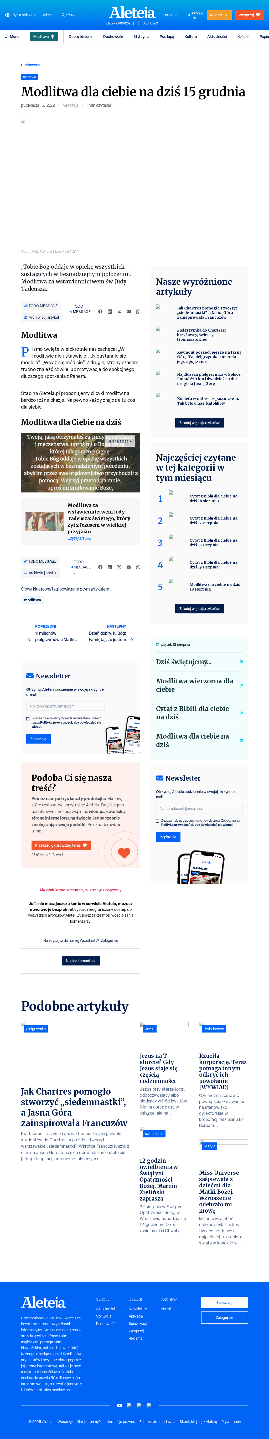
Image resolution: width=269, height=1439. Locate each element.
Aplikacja (136, 1316)
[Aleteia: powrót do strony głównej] (132, 12)
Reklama (135, 1338)
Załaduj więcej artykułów (199, 422)
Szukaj (71, 15)
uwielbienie (154, 1133)
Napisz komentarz (81, 960)
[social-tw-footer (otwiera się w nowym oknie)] (139, 1405)
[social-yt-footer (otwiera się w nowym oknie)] (119, 1405)
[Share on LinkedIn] (110, 311)
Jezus (149, 1028)
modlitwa (32, 599)
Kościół (243, 36)
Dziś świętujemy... (183, 662)
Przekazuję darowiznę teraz (58, 845)
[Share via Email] (129, 311)
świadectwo (214, 1028)
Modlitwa (41, 36)
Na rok (166, 1308)
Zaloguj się (197, 15)
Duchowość (113, 36)
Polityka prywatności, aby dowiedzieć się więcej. (66, 724)
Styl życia (141, 36)
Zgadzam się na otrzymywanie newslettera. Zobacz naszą (67, 722)
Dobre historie (80, 36)
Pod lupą (167, 36)
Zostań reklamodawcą (157, 1421)
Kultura (191, 36)
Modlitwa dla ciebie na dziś (192, 740)
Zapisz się (38, 738)
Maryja (209, 1146)
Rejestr (216, 14)
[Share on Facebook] (100, 311)
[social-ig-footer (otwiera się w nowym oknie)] (149, 1405)
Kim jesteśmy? (89, 1421)
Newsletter (138, 1308)
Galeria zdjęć (118, 441)
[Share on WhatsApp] (138, 311)
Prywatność (231, 1421)
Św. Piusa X (150, 23)
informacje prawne (120, 1421)
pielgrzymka (36, 1028)
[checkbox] (27, 718)
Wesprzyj (246, 14)
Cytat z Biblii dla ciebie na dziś (192, 713)
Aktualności (217, 36)
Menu (14, 36)
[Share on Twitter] (119, 311)
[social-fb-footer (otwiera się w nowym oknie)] (129, 1405)
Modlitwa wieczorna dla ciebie (195, 685)
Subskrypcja (138, 1323)
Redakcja (70, 105)
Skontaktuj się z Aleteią (198, 1421)
